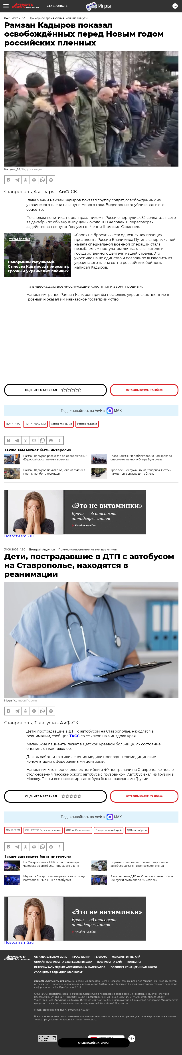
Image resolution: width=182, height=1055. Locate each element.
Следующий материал (93, 1042)
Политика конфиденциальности (134, 967)
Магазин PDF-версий (126, 956)
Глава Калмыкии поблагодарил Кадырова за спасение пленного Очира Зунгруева (141, 457)
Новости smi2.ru (19, 536)
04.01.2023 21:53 (14, 18)
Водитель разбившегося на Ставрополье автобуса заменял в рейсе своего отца (139, 864)
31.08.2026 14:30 (14, 549)
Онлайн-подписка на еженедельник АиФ (63, 962)
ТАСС (74, 736)
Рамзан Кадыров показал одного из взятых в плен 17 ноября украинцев (54, 471)
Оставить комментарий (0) (144, 390)
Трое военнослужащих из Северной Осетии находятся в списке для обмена (141, 471)
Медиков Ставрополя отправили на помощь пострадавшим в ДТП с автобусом (54, 878)
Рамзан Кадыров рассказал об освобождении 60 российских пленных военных (55, 457)
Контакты (134, 962)
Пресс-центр (80, 956)
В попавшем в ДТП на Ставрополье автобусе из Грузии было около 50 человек (142, 878)
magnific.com (27, 700)
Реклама (101, 956)
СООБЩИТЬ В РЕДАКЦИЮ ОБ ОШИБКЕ (58, 972)
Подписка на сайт (109, 962)
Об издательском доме (50, 956)
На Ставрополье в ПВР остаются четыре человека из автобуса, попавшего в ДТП (51, 864)
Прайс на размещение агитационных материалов (69, 967)
